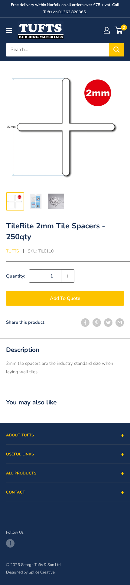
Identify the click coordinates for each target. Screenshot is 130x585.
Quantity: (15, 276)
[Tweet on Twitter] (108, 322)
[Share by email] (119, 322)
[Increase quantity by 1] (67, 276)
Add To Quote (65, 298)
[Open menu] (9, 30)
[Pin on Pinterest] (97, 322)
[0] (119, 30)
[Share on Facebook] (85, 322)
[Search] (116, 49)
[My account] (107, 30)
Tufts (12, 251)
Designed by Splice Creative (30, 572)
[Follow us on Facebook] (10, 543)
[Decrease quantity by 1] (35, 276)
